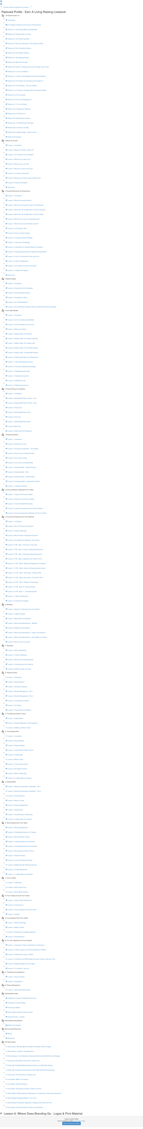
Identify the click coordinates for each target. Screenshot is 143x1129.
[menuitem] (1, 4)
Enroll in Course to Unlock (71, 1123)
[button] (1, 2)
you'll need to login (79, 1121)
